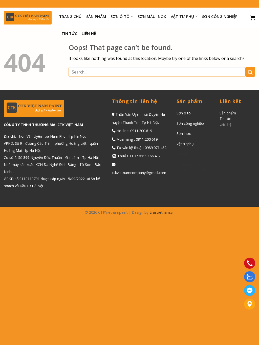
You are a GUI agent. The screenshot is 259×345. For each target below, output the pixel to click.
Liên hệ (89, 33)
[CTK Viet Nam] (28, 18)
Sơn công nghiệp (220, 16)
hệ (229, 124)
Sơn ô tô (120, 16)
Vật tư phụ (185, 143)
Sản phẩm (96, 16)
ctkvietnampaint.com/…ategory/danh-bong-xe (196, 170)
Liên (223, 124)
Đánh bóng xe (188, 154)
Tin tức (69, 33)
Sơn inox (184, 133)
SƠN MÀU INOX (152, 16)
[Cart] (252, 17)
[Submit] (250, 72)
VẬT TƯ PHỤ (182, 16)
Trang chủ (70, 16)
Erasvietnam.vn (162, 212)
